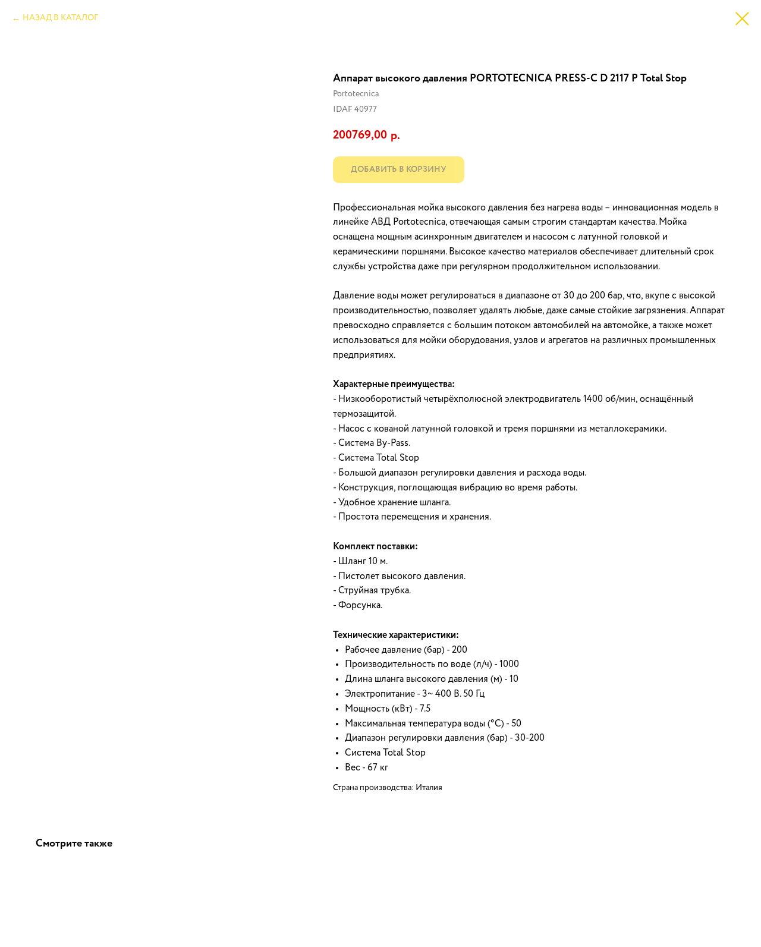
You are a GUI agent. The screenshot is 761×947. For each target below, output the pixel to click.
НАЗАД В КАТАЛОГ (60, 18)
